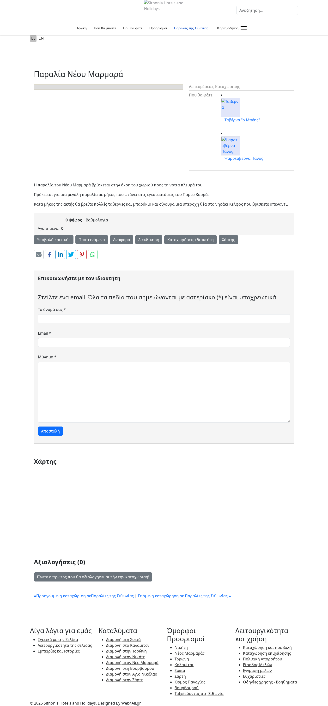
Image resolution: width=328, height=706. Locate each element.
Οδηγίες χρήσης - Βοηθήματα (270, 682)
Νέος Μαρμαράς (190, 653)
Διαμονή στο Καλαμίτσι (127, 645)
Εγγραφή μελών (257, 670)
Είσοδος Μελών (257, 664)
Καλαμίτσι (184, 664)
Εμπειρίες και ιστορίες (59, 651)
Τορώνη (182, 659)
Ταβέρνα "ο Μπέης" (242, 120)
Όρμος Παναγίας (190, 682)
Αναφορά (121, 239)
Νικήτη (181, 647)
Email (44, 333)
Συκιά (180, 670)
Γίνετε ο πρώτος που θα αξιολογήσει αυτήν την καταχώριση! (93, 577)
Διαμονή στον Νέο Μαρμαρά (132, 662)
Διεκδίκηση (148, 239)
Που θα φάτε (132, 28)
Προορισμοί (158, 28)
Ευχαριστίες (254, 676)
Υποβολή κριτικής (53, 239)
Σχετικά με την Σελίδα (58, 639)
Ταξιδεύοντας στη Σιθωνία (199, 693)
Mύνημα (47, 357)
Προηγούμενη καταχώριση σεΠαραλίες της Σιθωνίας (84, 596)
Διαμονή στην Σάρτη (125, 679)
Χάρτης (228, 239)
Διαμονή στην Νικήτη (126, 656)
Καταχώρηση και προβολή (267, 647)
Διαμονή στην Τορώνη (126, 651)
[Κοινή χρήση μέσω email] (38, 254)
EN (41, 38)
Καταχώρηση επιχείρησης (267, 653)
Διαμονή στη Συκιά (123, 639)
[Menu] (243, 28)
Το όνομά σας (52, 309)
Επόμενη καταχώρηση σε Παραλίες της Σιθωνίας (184, 596)
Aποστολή (50, 431)
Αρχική (82, 28)
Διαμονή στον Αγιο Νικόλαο (131, 674)
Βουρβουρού (187, 687)
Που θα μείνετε (105, 28)
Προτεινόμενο (92, 239)
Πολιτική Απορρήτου (262, 659)
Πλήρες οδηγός (226, 28)
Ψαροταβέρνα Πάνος (244, 158)
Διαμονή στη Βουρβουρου (130, 668)
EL (33, 38)
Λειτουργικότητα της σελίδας (65, 645)
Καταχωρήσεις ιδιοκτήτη (190, 239)
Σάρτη (180, 676)
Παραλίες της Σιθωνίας (191, 28)
